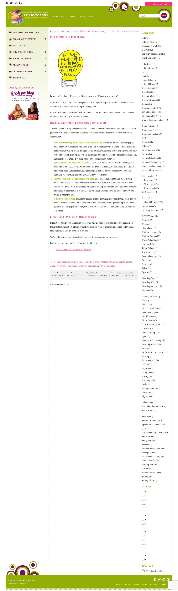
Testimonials (19, 78)
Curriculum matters (150, 133)
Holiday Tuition (149, 236)
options (145, 336)
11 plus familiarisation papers (68, 261)
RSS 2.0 (96, 275)
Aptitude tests (148, 79)
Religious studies (149, 388)
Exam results (147, 175)
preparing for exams (150, 210)
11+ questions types (91, 261)
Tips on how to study (151, 456)
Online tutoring (148, 332)
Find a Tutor (19, 45)
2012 (144, 547)
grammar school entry (151, 165)
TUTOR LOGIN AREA (158, 5)
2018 (144, 523)
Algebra (104, 261)
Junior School (148, 248)
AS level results (149, 187)
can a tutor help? (149, 111)
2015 (144, 535)
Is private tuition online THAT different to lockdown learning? (79, 31)
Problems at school (150, 352)
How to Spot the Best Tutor (26, 32)
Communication (149, 125)
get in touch (84, 236)
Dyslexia (146, 141)
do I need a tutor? (149, 115)
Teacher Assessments (151, 448)
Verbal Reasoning (150, 472)
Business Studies (149, 99)
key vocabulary (148, 252)
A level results (148, 41)
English (145, 153)
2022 (144, 507)
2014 (144, 539)
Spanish (145, 272)
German (145, 264)
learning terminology (151, 296)
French (145, 260)
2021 (144, 511)
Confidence (147, 129)
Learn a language (149, 256)
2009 (144, 559)
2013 (144, 543)
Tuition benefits (148, 460)
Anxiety (145, 75)
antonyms (113, 261)
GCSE (145, 364)
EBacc (145, 145)
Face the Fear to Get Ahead (124, 31)
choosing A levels (150, 45)
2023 (144, 503)
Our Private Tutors (22, 71)
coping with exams (150, 202)
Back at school (148, 87)
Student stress (148, 436)
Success (145, 444)
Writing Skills (148, 480)
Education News (149, 149)
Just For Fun (147, 410)
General (145, 220)
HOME (55, 17)
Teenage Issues (148, 452)
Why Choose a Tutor (23, 52)
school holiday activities (152, 406)
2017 (144, 527)
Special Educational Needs (153, 424)
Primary (145, 348)
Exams (145, 197)
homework (146, 244)
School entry (147, 402)
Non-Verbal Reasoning (67, 265)
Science (145, 392)
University (146, 468)
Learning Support (149, 286)
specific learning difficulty (153, 432)
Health (145, 224)
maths (144, 384)
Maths (144, 304)
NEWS (73, 17)
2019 (144, 519)
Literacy (145, 300)
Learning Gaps (148, 278)
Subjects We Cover (22, 58)
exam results (147, 206)
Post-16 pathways (150, 344)
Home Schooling (149, 240)
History (145, 376)
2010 (144, 555)
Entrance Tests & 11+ (151, 161)
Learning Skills (148, 282)
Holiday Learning (150, 232)
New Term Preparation (152, 324)
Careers (145, 103)
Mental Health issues (151, 308)
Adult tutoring (148, 67)
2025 (144, 495)
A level (145, 37)
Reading (145, 356)
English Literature (150, 157)
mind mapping (148, 312)
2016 (144, 531)
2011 (144, 551)
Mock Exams (148, 320)
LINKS (81, 17)
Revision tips (147, 360)
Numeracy (146, 328)
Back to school (148, 91)
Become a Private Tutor (24, 39)
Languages (147, 380)
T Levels (146, 49)
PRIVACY (166, 585)
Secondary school (150, 420)
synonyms (82, 265)
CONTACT (91, 17)
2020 (144, 515)
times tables (93, 265)
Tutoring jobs (148, 464)
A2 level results (148, 183)
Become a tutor (148, 95)
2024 (144, 499)
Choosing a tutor (149, 107)
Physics (145, 396)
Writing (145, 476)
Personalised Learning (151, 340)
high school (147, 228)
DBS (144, 137)
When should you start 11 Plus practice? (73, 249)
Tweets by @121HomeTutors (21, 87)
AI (143, 71)
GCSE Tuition (148, 216)
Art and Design (148, 83)
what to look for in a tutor (153, 119)
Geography (147, 372)
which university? (149, 57)
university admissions (151, 53)
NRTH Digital (21, 583)
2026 (144, 491)
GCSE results (148, 191)
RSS (162, 570)
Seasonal (146, 416)
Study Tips (147, 440)
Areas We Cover (20, 65)
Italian (144, 268)
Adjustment (147, 63)
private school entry (150, 169)
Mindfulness (147, 316)
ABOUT (64, 17)
